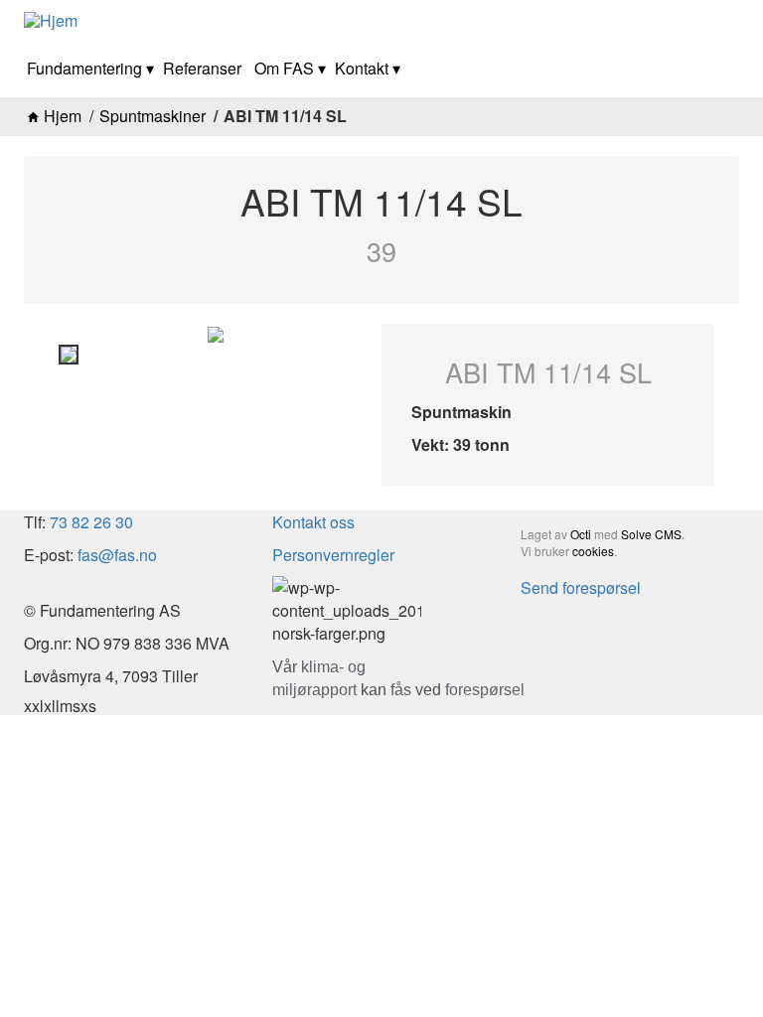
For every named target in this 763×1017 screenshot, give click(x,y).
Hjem (62, 116)
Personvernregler (333, 554)
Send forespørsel (581, 587)
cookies (593, 550)
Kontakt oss (313, 521)
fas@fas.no (117, 554)
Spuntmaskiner (152, 116)
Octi (580, 533)
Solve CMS (651, 533)
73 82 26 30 (93, 521)
